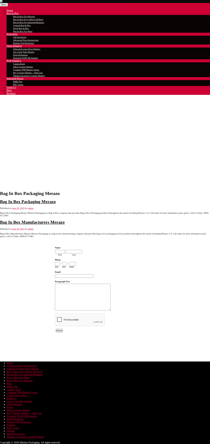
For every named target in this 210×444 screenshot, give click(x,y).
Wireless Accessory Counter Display (29, 75)
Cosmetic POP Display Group (26, 70)
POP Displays (14, 60)
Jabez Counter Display (23, 67)
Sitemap (11, 431)
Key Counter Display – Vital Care (28, 73)
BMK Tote (17, 81)
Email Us (11, 87)
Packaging (12, 34)
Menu (4, 4)
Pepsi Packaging (20, 55)
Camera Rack (19, 64)
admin (30, 208)
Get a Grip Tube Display (24, 52)
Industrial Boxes (15, 78)
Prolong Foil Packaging (23, 43)
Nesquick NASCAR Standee (25, 58)
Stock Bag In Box (21, 28)
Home (10, 10)
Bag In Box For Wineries (24, 16)
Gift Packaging (19, 37)
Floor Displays (14, 46)
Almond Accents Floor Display (26, 49)
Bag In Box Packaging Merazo (28, 201)
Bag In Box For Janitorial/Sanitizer (28, 22)
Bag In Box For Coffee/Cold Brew (28, 19)
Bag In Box (13, 13)
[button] (105, 179)
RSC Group (18, 84)
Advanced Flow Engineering (26, 40)
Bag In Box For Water (22, 31)
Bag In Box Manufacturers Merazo (32, 222)
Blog (9, 90)
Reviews (11, 93)
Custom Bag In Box (22, 25)
